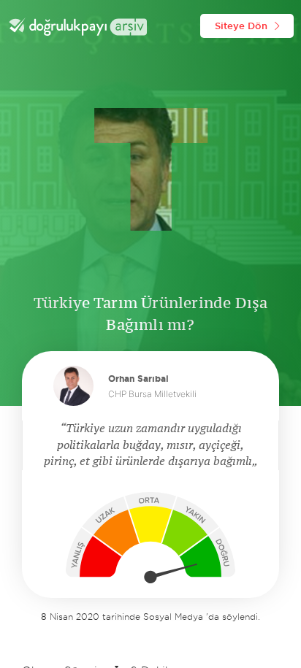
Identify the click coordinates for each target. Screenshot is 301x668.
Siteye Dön (241, 25)
